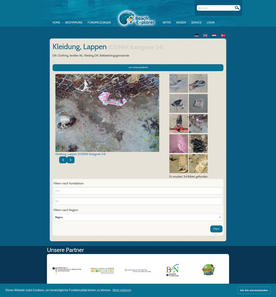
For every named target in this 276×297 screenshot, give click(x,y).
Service (196, 22)
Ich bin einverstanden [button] (254, 290)
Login (211, 22)
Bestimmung (73, 22)
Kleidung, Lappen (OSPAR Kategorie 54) (80, 154)
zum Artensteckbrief (138, 67)
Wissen (181, 22)
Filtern (216, 228)
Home (56, 22)
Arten (167, 22)
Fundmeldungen (99, 22)
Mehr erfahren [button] (122, 290)
